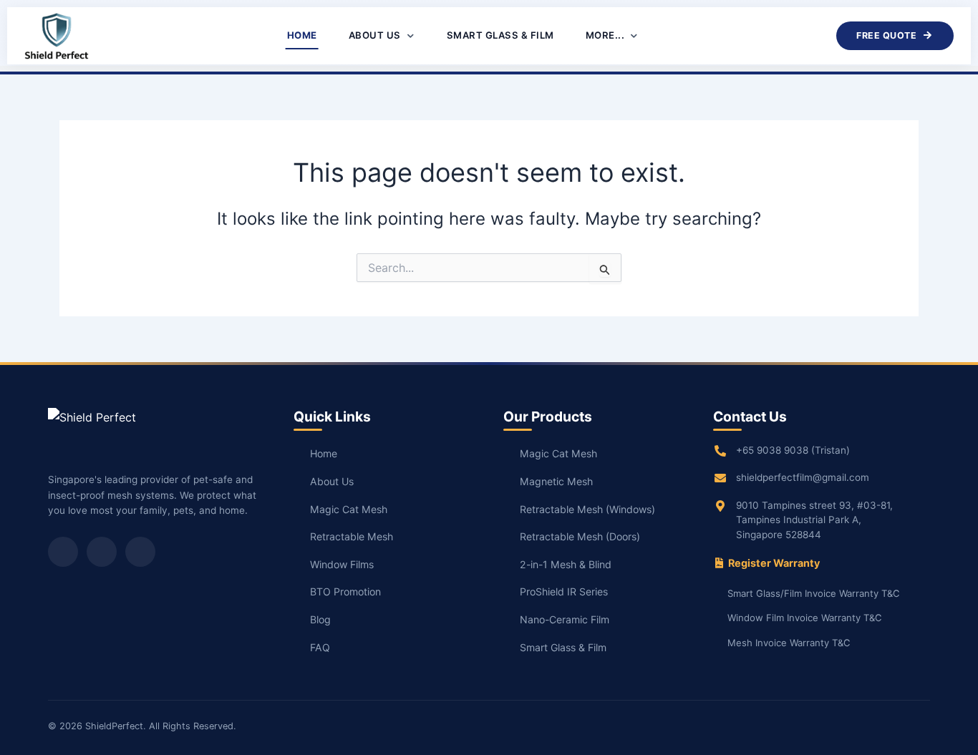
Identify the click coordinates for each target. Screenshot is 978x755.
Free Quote (886, 35)
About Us (376, 35)
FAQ (320, 647)
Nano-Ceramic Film (564, 619)
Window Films (342, 564)
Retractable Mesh (351, 536)
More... (606, 35)
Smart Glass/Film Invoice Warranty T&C (813, 593)
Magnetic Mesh (556, 481)
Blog (320, 619)
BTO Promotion (345, 591)
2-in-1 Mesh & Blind (565, 564)
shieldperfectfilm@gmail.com (802, 477)
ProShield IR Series (564, 591)
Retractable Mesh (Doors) (580, 536)
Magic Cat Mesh (348, 509)
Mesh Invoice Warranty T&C (789, 642)
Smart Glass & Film (500, 35)
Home (302, 35)
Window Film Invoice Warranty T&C (804, 617)
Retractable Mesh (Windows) (587, 509)
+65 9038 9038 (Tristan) (793, 450)
